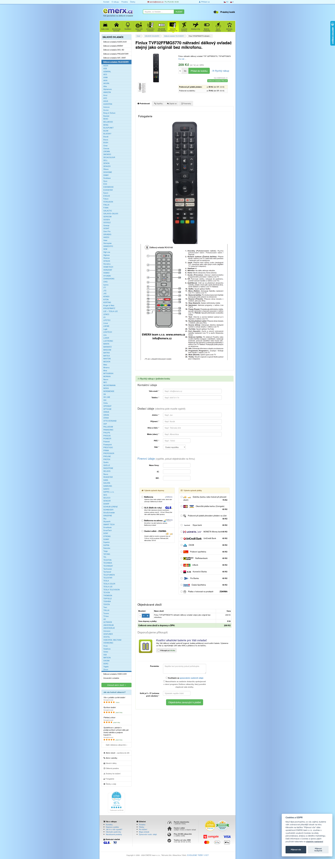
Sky (104, 519)
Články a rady (110, 784)
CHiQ (105, 282)
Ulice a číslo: (153, 427)
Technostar (107, 569)
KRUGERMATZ (109, 308)
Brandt (105, 137)
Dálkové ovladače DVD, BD (113, 50)
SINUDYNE (107, 516)
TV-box (106, 616)
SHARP (106, 504)
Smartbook (107, 527)
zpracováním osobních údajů (191, 678)
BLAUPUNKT (108, 128)
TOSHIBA (107, 601)
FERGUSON (108, 202)
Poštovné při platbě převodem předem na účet (207, 517)
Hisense (106, 258)
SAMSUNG (107, 486)
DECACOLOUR (109, 157)
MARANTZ (107, 347)
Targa (105, 551)
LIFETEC (106, 320)
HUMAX (106, 273)
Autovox (106, 107)
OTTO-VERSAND (109, 421)
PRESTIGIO (108, 447)
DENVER (106, 166)
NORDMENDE (108, 391)
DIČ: (157, 478)
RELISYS (106, 471)
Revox (105, 474)
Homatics (107, 264)
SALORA (106, 483)
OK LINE (106, 397)
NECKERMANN (109, 385)
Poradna (124, 2)
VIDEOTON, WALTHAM (112, 640)
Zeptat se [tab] (173, 103)
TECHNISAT (108, 566)
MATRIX (106, 353)
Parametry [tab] (187, 103)
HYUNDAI (107, 276)
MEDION (106, 362)
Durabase (107, 178)
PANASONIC (108, 430)
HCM (105, 249)
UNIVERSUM (108, 625)
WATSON (107, 658)
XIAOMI (106, 661)
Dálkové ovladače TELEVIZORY (174, 36)
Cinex (105, 146)
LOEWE (106, 326)
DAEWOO (107, 154)
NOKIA (106, 388)
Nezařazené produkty (114, 834)
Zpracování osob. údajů (148, 834)
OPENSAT (107, 406)
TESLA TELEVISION (111, 590)
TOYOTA (106, 604)
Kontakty (109, 824)
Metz (105, 365)
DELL (105, 160)
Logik (105, 329)
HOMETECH (108, 267)
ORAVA (106, 412)
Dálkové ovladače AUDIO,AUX (115, 42)
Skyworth (106, 521)
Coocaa (106, 148)
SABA (105, 480)
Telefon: (155, 397)
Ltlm (105, 335)
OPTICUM (107, 409)
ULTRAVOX (107, 622)
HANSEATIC (108, 246)
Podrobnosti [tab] (144, 103)
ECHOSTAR (108, 190)
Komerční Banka (209, 571)
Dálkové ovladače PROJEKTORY (116, 54)
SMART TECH (109, 524)
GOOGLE (107, 222)
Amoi (105, 95)
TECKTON (107, 560)
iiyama (105, 285)
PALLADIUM (108, 427)
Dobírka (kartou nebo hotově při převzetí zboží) (205, 498)
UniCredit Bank (215, 538)
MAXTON (107, 359)
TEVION (106, 592)
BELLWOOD (108, 122)
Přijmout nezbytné (318, 849)
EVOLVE (106, 196)
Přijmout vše (296, 850)
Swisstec (106, 548)
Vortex (105, 652)
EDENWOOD (108, 187)
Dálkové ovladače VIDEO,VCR (115, 674)
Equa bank (209, 525)
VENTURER (108, 634)
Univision (106, 631)
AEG (105, 74)
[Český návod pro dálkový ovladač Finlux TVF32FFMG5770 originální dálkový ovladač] (142, 88)
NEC (105, 382)
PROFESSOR (108, 453)
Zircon (105, 669)
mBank (209, 565)
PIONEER (107, 438)
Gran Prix (107, 231)
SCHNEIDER (108, 510)
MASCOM (107, 350)
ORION (106, 415)
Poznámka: (154, 666)
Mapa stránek (144, 832)
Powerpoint (107, 445)
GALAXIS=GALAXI (110, 214)
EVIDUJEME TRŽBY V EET (198, 855)
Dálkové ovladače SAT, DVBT (114, 58)
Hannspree (107, 243)
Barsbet (106, 116)
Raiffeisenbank (211, 558)
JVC (105, 293)
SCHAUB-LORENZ (110, 507)
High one (106, 252)
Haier (105, 240)
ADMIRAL (107, 71)
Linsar (105, 323)
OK (104, 394)
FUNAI (105, 208)
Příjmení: (154, 421)
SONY (105, 533)
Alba (105, 86)
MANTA (106, 344)
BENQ (105, 125)
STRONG (107, 536)
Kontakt (106, 2)
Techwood (107, 572)
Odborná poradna (112, 768)
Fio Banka (208, 578)
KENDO (106, 296)
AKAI (105, 80)
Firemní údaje (166, 458)
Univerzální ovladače (111, 678)
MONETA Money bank (215, 531)
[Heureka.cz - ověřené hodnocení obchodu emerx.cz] (116, 802)
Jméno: (155, 415)
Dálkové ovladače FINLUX (217, 81)
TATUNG (106, 554)
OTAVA (106, 418)
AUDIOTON (107, 104)
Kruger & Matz (108, 305)
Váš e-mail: (154, 391)
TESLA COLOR (109, 584)
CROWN (106, 151)
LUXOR (106, 338)
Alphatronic (107, 89)
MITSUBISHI (108, 373)
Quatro (105, 462)
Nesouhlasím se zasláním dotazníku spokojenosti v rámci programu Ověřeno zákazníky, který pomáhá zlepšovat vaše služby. (184, 684)
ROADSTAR (108, 477)
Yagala (105, 666)
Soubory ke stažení (113, 773)
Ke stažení (143, 829)
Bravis (105, 140)
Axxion (106, 110)
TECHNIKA (107, 563)
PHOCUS (107, 436)
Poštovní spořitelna (208, 551)
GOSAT (106, 228)
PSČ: (156, 440)
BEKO (105, 119)
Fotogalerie (109, 779)
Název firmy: (154, 465)
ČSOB (207, 545)
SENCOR (107, 501)
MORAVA (107, 376)
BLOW (105, 131)
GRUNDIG (107, 234)
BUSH (105, 143)
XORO (105, 664)
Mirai (105, 370)
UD (104, 619)
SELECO (106, 498)
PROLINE (107, 456)
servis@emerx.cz (156, 2)
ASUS (105, 101)
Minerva (106, 367)
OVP (105, 424)
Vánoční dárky (111, 763)
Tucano (106, 613)
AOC (105, 98)
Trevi (105, 607)
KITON (105, 299)
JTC (104, 291)
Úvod (138, 36)
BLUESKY (107, 134)
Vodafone (106, 649)
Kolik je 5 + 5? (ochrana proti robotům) (149, 694)
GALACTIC (107, 211)
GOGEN (106, 220)
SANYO (106, 489)
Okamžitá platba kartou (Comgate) (211, 507)
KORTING (107, 302)
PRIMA (106, 450)
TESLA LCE (108, 587)
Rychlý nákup (221, 70)
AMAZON (107, 92)
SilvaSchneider (109, 513)
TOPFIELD (107, 598)
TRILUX (106, 610)
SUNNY (106, 539)
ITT (104, 288)
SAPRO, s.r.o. (108, 492)
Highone (106, 255)
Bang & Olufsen (109, 113)
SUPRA (106, 545)
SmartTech (107, 530)
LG (104, 317)
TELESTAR (107, 578)
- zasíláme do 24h (117, 753)
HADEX (106, 237)
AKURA (106, 83)
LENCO (106, 314)
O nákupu (115, 2)
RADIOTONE (108, 468)
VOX (105, 655)
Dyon (105, 181)
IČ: (158, 471)
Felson (105, 199)
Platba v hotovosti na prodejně (207, 591)
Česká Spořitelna (209, 584)
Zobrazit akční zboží (116, 685)
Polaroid (106, 442)
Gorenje (106, 225)
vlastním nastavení (314, 841)
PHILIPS (106, 433)
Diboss (106, 169)
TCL (104, 557)
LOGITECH (107, 332)
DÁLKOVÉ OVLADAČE (152, 36)
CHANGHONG (108, 279)
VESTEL (106, 637)
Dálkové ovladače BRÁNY (113, 46)
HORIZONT (107, 270)
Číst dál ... (182, 59)
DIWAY (106, 175)
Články (132, 2)
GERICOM (107, 217)
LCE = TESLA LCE (110, 311)
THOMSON (107, 595)
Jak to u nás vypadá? (114, 829)
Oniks (105, 403)
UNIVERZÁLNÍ (109, 628)
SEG (105, 495)
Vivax (105, 646)
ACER (105, 66)
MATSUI (106, 356)
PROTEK (106, 459)
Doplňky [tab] (159, 103)
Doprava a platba (112, 827)
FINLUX (106, 205)
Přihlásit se (205, 2)
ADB (105, 68)
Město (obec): (153, 434)
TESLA (106, 581)
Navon (105, 379)
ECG (105, 184)
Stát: (156, 447)
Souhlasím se (185, 678)
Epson (105, 193)
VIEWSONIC (108, 643)
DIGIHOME (107, 172)
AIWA (105, 77)
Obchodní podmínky (113, 832)
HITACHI (106, 261)
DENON (106, 163)
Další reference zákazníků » (116, 745)
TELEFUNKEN (109, 575)
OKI (104, 400)
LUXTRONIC (108, 341)
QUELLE (106, 465)
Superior (106, 542)
